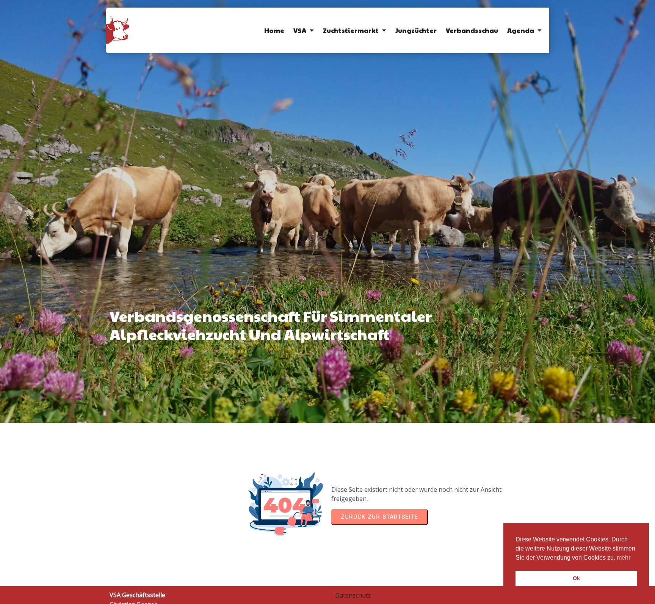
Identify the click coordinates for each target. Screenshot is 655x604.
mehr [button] (623, 557)
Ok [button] (576, 578)
